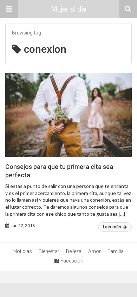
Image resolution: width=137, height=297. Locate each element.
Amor (94, 251)
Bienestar (49, 251)
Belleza (73, 251)
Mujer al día (68, 9)
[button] (9, 9)
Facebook (71, 261)
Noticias (22, 251)
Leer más (112, 227)
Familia (115, 251)
